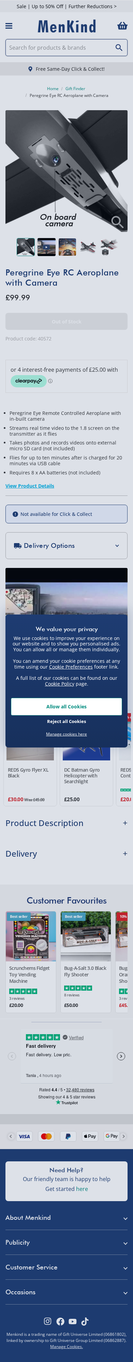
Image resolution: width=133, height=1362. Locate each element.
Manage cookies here (66, 734)
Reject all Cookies (66, 721)
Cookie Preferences (71, 666)
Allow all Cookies (66, 706)
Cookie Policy (59, 683)
